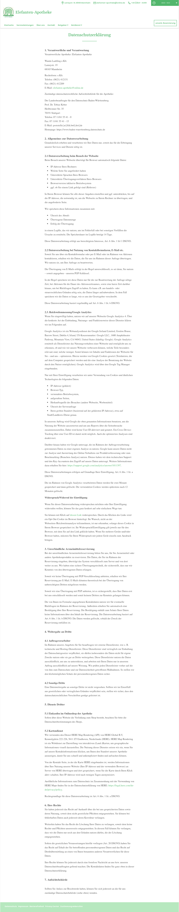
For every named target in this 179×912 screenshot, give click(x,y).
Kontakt (51, 25)
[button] (165, 3)
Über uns (41, 25)
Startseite (9, 25)
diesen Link (76, 515)
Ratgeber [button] (62, 25)
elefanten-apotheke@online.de (110, 3)
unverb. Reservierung (165, 23)
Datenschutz (11, 906)
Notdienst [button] (76, 25)
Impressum (23, 906)
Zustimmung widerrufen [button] (71, 906)
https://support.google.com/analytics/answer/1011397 (94, 465)
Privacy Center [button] (52, 906)
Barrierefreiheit (37, 906)
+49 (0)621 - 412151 (139, 3)
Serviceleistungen (25, 25)
